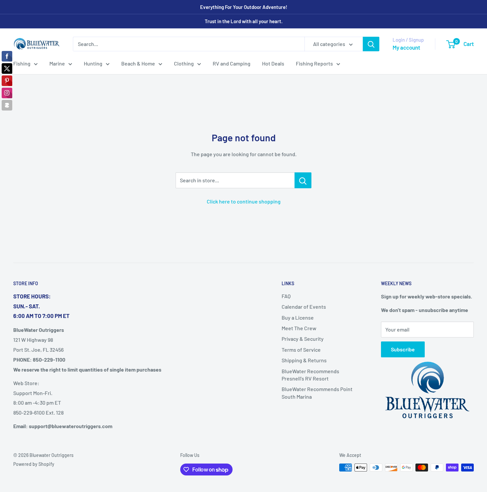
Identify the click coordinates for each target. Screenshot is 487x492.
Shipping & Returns (304, 360)
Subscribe (403, 349)
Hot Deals (273, 63)
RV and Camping (231, 63)
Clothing (184, 63)
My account (406, 47)
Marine (57, 63)
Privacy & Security (303, 338)
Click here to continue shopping (244, 201)
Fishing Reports (314, 63)
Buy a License (298, 317)
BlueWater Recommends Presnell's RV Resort (310, 374)
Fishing (21, 63)
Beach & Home (138, 63)
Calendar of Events (304, 306)
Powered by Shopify (33, 464)
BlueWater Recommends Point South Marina (317, 392)
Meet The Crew (299, 328)
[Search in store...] (303, 180)
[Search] (371, 44)
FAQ (286, 296)
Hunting (93, 63)
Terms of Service (301, 349)
